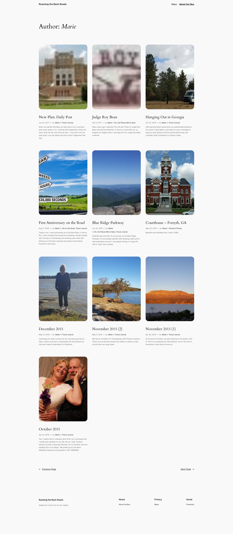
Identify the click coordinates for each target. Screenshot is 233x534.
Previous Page (47, 469)
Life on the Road (68, 228)
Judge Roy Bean (104, 117)
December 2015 (51, 329)
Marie (57, 123)
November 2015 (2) (107, 329)
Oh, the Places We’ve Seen (125, 123)
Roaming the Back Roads (53, 4)
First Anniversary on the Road (62, 223)
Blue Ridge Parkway (108, 223)
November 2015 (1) (161, 329)
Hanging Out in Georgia (165, 117)
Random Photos (175, 228)
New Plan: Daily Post (55, 117)
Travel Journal (67, 123)
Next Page (187, 469)
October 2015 (49, 429)
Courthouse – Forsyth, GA (166, 223)
